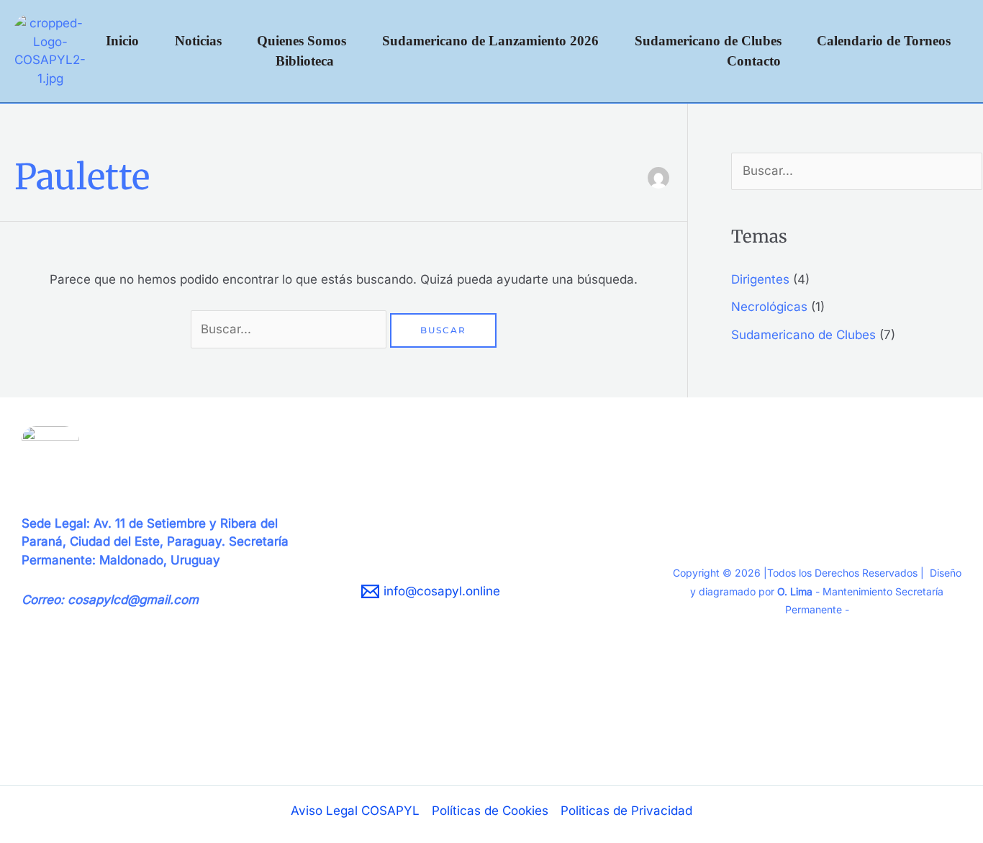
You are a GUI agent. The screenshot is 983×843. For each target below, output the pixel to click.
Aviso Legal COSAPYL (355, 810)
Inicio (122, 40)
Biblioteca (305, 60)
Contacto (754, 60)
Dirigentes (760, 279)
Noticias (198, 40)
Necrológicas (769, 306)
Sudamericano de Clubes (708, 40)
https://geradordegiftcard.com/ (110, 710)
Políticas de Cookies (490, 810)
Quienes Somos (301, 40)
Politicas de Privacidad (626, 810)
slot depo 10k (60, 747)
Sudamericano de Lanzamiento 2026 (490, 40)
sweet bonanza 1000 (82, 728)
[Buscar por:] (291, 329)
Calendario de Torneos (884, 40)
